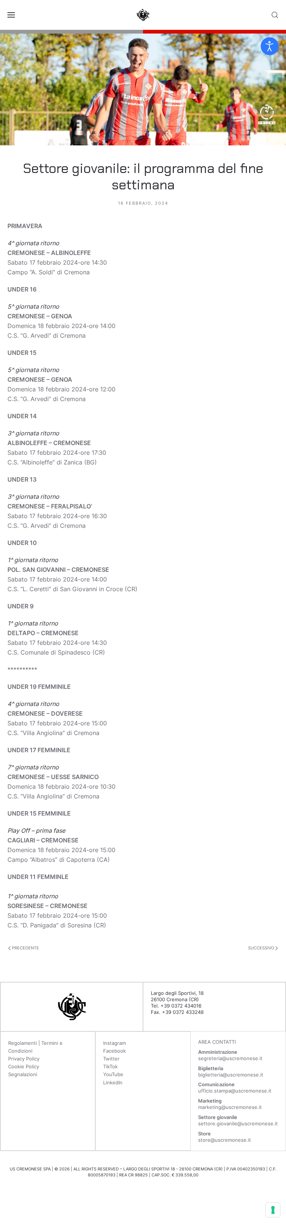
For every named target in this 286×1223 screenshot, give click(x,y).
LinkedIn (113, 1082)
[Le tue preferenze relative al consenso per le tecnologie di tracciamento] (273, 1210)
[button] (11, 15)
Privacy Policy (23, 1059)
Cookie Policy (23, 1066)
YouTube (113, 1074)
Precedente (25, 948)
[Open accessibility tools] (270, 46)
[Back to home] (143, 15)
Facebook (114, 1051)
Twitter (111, 1059)
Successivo (261, 948)
